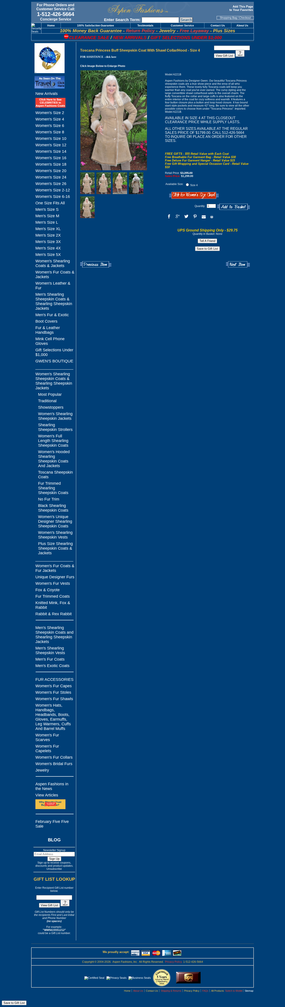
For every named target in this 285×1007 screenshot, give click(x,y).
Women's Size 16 (50, 158)
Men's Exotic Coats (52, 665)
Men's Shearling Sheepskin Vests (50, 650)
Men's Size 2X (48, 235)
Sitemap (249, 990)
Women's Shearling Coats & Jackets (52, 263)
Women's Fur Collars (54, 757)
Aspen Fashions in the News (51, 786)
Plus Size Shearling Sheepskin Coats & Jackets (55, 548)
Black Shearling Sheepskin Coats (53, 508)
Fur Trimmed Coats (52, 596)
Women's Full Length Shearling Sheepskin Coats (53, 441)
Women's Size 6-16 (52, 196)
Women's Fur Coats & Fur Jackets (54, 568)
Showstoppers (50, 407)
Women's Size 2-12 (52, 190)
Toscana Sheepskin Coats (55, 474)
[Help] (65, 905)
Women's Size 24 (50, 177)
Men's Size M (47, 216)
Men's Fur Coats (50, 659)
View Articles (46, 795)
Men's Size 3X (48, 241)
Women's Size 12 (50, 145)
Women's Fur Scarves (47, 737)
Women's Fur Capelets (47, 748)
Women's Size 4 (49, 119)
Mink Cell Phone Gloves (50, 341)
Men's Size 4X (48, 248)
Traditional (47, 401)
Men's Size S (47, 209)
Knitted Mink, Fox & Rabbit (52, 605)
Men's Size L (46, 222)
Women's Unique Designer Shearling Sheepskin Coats (55, 521)
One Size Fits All (50, 203)
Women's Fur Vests (52, 583)
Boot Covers (46, 321)
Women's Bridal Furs (53, 764)
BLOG (54, 839)
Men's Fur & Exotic (52, 315)
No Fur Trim (48, 499)
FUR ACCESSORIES (54, 679)
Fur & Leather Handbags (47, 330)
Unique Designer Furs (54, 577)
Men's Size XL (48, 229)
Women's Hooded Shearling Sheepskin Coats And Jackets (54, 459)
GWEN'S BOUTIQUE (54, 361)
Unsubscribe (54, 868)
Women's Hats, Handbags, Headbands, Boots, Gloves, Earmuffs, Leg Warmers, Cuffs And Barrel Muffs (53, 717)
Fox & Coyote (47, 590)
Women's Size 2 (49, 113)
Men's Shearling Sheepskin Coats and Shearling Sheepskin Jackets (54, 634)
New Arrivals (46, 93)
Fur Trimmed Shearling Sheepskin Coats (53, 488)
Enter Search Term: (122, 20)
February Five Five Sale (52, 823)
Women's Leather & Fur (52, 285)
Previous (95, 264)
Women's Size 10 (50, 138)
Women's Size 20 (50, 171)
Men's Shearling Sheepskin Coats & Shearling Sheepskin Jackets (53, 301)
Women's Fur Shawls (54, 699)
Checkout (245, 17)
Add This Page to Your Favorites (241, 8)
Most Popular (50, 394)
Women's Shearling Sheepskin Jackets (55, 416)
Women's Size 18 (50, 164)
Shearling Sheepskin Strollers (55, 427)
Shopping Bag (228, 17)
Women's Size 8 (49, 132)
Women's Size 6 (49, 125)
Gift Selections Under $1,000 (54, 352)
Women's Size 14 (50, 151)
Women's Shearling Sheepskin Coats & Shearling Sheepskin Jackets (53, 381)
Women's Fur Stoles (53, 692)
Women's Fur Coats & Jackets (54, 274)
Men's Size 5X (48, 254)
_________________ (54, 367)
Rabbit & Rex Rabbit (53, 614)
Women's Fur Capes (53, 686)
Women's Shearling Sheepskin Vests (55, 534)
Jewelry (42, 770)
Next (238, 264)
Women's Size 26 (50, 183)
